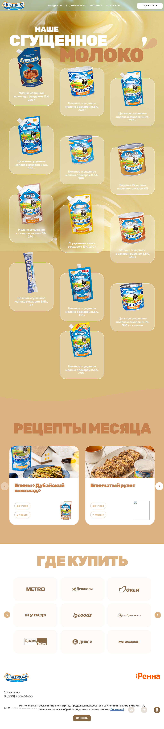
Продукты (55, 5)
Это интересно (76, 5)
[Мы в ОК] (157, 710)
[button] (159, 486)
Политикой (117, 709)
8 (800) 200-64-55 (18, 696)
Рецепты (96, 5)
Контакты (113, 5)
